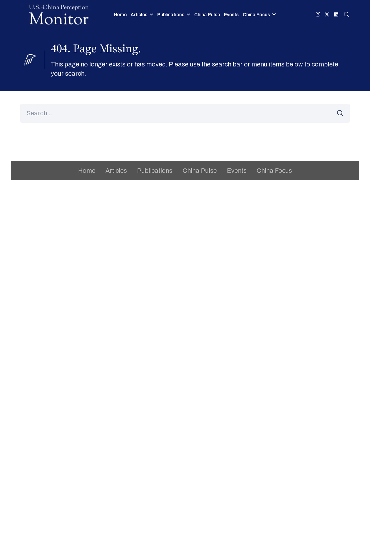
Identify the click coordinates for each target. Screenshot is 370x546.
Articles (116, 170)
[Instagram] (317, 14)
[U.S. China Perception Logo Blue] (58, 14)
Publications (154, 170)
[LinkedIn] (336, 14)
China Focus (274, 170)
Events (237, 170)
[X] (327, 14)
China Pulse (200, 170)
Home (86, 170)
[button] (346, 14)
